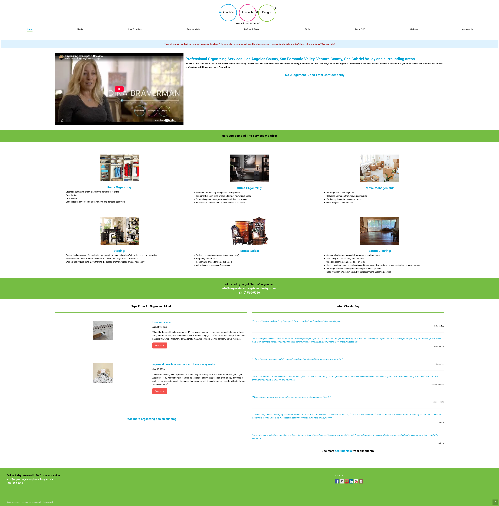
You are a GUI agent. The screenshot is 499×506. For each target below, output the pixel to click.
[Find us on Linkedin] (351, 481)
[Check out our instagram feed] (361, 481)
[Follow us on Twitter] (342, 481)
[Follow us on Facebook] (337, 481)
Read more (159, 345)
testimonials (343, 451)
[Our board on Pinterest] (346, 481)
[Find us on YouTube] (356, 481)
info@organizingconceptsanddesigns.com (249, 288)
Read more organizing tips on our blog (151, 419)
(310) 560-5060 (249, 292)
